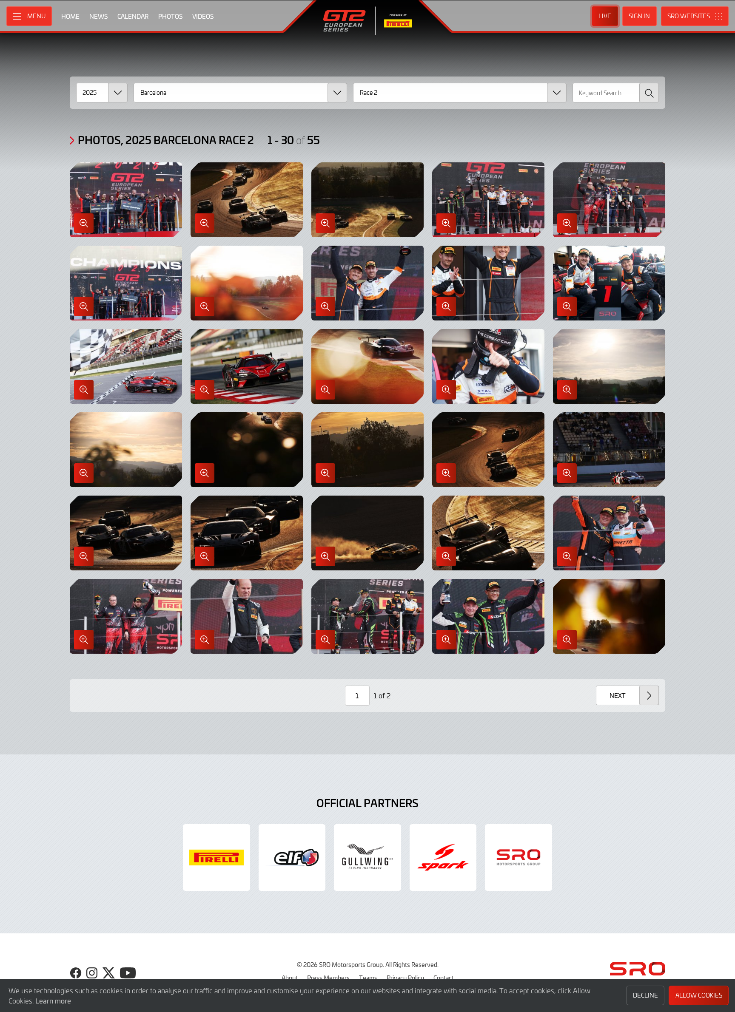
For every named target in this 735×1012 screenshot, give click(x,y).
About (290, 977)
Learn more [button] (53, 1000)
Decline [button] (645, 995)
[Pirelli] (216, 857)
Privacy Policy (405, 977)
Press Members (328, 977)
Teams (368, 977)
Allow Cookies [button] (698, 995)
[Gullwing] (367, 857)
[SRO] (518, 857)
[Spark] (443, 857)
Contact (443, 977)
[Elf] (292, 857)
